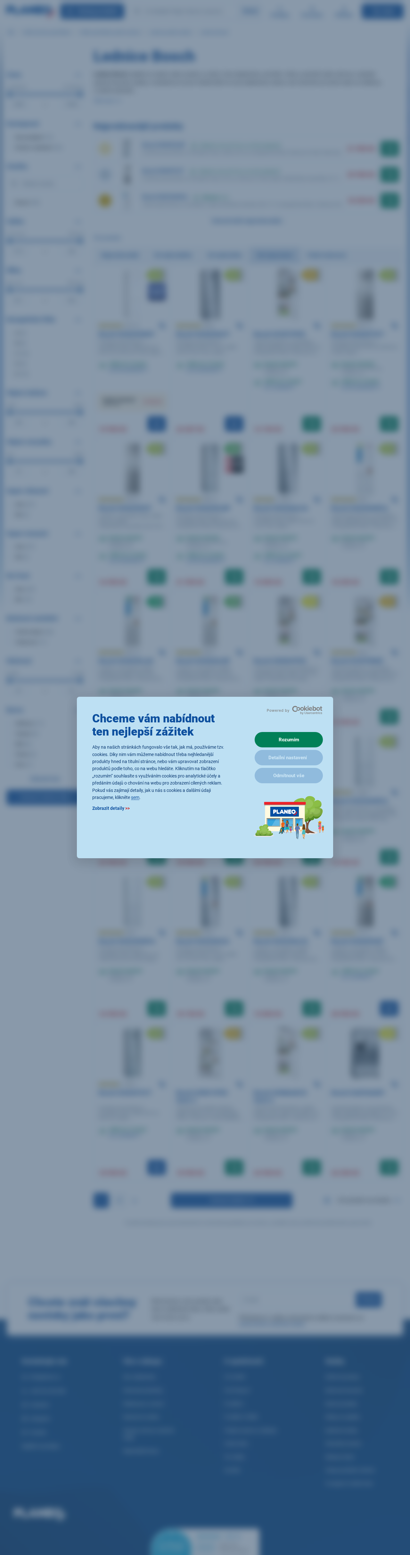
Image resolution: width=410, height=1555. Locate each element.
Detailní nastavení (287, 758)
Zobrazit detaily (111, 808)
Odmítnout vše (288, 775)
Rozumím (289, 740)
